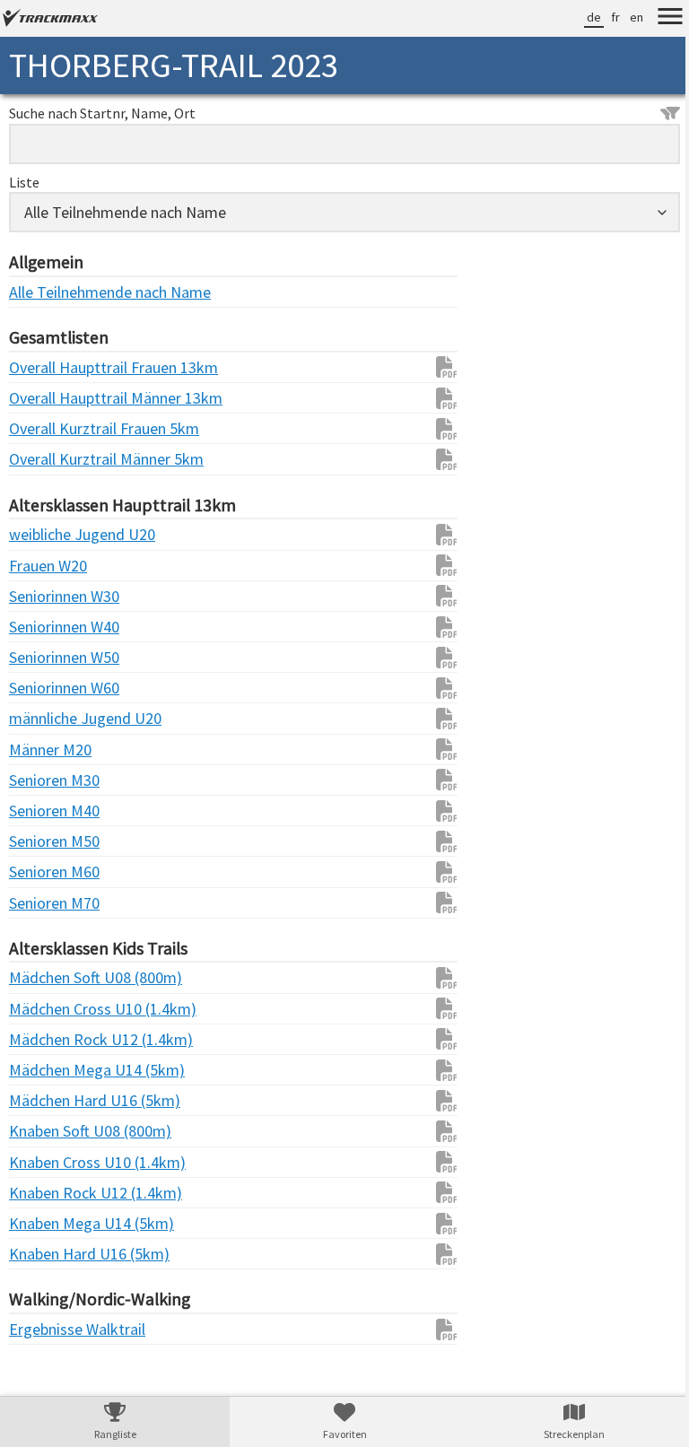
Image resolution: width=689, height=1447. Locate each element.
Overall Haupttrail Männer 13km (45, 398)
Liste (24, 182)
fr (601, 17)
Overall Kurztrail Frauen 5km (45, 428)
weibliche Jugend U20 (45, 534)
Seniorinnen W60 (45, 687)
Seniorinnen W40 (45, 626)
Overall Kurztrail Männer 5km (45, 459)
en (623, 17)
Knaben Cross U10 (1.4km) (45, 1162)
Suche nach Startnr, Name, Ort (102, 113)
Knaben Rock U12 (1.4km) (45, 1192)
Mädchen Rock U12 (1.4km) (45, 1039)
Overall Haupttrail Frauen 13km (45, 367)
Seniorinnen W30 (45, 596)
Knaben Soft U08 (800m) (45, 1130)
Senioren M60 (45, 871)
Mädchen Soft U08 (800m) (45, 977)
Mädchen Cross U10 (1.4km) (45, 1008)
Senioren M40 (45, 810)
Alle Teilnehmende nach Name (45, 292)
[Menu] (657, 19)
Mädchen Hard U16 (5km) (45, 1100)
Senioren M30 (45, 780)
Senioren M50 (45, 841)
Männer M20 (45, 749)
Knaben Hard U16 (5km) (45, 1253)
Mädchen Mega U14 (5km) (45, 1069)
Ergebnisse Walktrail (45, 1329)
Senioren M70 (45, 903)
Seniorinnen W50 (45, 657)
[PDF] (438, 367)
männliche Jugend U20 (45, 718)
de (580, 17)
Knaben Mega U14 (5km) (45, 1223)
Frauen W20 (45, 565)
